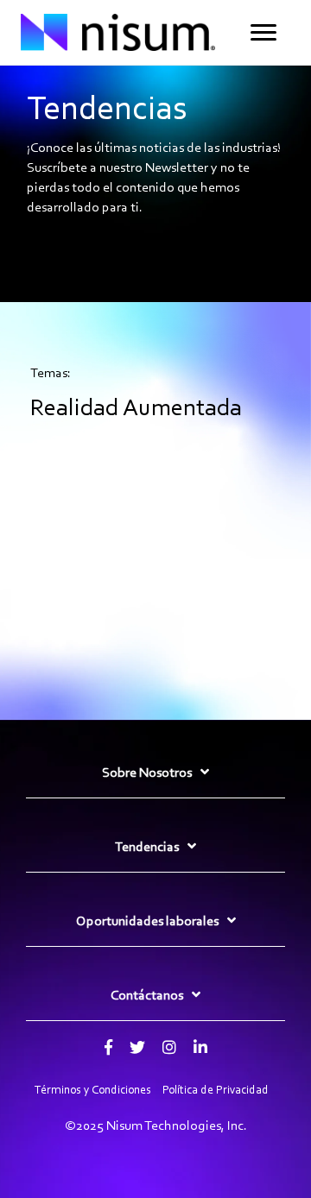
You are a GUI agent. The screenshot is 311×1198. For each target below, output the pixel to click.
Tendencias (147, 846)
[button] (263, 32)
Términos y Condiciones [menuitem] (93, 1089)
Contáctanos (147, 995)
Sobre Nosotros (147, 772)
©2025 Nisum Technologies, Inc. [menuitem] (156, 1125)
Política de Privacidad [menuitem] (215, 1089)
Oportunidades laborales (147, 920)
